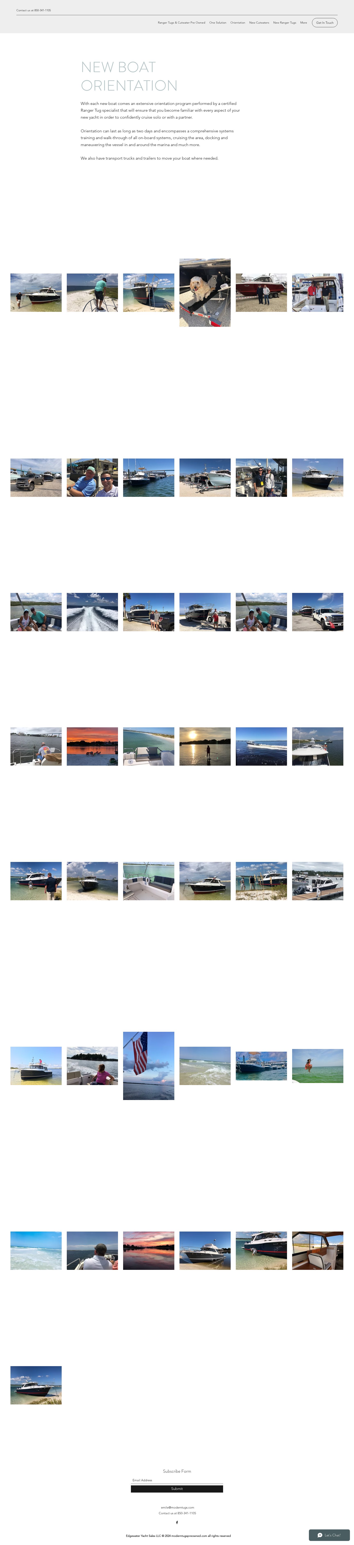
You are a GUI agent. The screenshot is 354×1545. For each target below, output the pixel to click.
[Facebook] (177, 1522)
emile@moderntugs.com (177, 1507)
